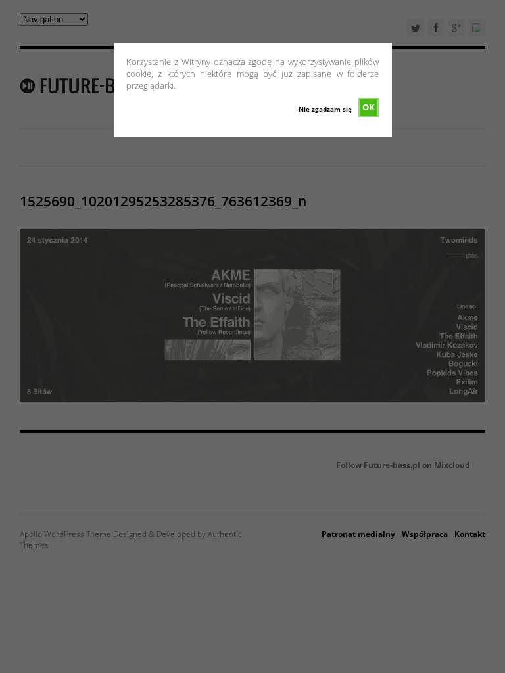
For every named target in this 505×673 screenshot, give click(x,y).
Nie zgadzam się (325, 109)
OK (368, 107)
